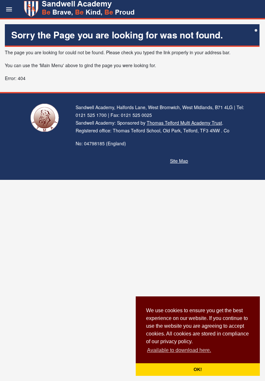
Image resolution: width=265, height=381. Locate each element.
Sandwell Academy (80, 9)
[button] (9, 9)
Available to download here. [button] (179, 350)
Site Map (179, 161)
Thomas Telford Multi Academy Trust (184, 122)
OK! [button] (198, 369)
